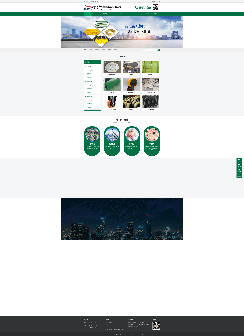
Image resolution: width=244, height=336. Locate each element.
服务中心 (139, 14)
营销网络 (147, 14)
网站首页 (88, 14)
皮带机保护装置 (135, 322)
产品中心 (105, 14)
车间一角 (130, 14)
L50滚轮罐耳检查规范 (96, 280)
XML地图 (142, 334)
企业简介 (153, 1)
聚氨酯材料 (89, 88)
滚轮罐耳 (104, 49)
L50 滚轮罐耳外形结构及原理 (97, 277)
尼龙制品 (89, 92)
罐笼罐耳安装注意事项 (96, 272)
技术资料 (122, 14)
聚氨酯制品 (89, 103)
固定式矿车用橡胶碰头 (122, 280)
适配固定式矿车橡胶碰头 (122, 277)
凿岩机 (147, 324)
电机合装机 (130, 326)
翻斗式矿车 (142, 322)
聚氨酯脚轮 (89, 107)
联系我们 (158, 1)
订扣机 (129, 322)
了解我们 (119, 234)
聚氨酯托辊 (89, 96)
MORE (110, 250)
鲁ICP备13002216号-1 (135, 334)
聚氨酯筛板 (115, 49)
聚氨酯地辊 (89, 85)
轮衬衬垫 (92, 49)
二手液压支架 (137, 324)
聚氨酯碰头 (109, 49)
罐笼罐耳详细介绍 (95, 274)
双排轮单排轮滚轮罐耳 (122, 272)
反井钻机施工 (131, 324)
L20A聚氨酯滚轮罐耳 (122, 274)
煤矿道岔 (143, 324)
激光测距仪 (136, 326)
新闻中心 (113, 14)
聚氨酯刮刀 (89, 100)
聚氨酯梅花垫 (97, 49)
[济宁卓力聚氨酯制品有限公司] (103, 7)
